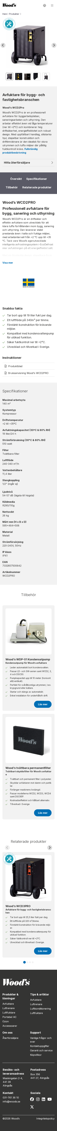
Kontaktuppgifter (39, 1046)
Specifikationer (36, 178)
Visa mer (7, 262)
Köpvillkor (36, 1054)
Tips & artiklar (39, 994)
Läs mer (43, 704)
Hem (4, 14)
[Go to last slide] (3, 45)
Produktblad (15, 366)
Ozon (5, 1021)
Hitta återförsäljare (17, 162)
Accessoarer (9, 1025)
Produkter (14, 14)
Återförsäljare (10, 1037)
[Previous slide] (7, 847)
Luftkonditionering (40, 1008)
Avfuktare (8, 1003)
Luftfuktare (8, 1012)
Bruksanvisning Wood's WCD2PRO (28, 373)
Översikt (16, 178)
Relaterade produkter (37, 187)
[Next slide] (54, 45)
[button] (9, 76)
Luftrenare (8, 1008)
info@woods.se (11, 1101)
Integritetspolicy (45, 1118)
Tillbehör (12, 187)
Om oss (7, 1032)
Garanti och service (41, 1050)
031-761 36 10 (11, 1097)
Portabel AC (9, 1017)
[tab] (24, 962)
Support (35, 1032)
